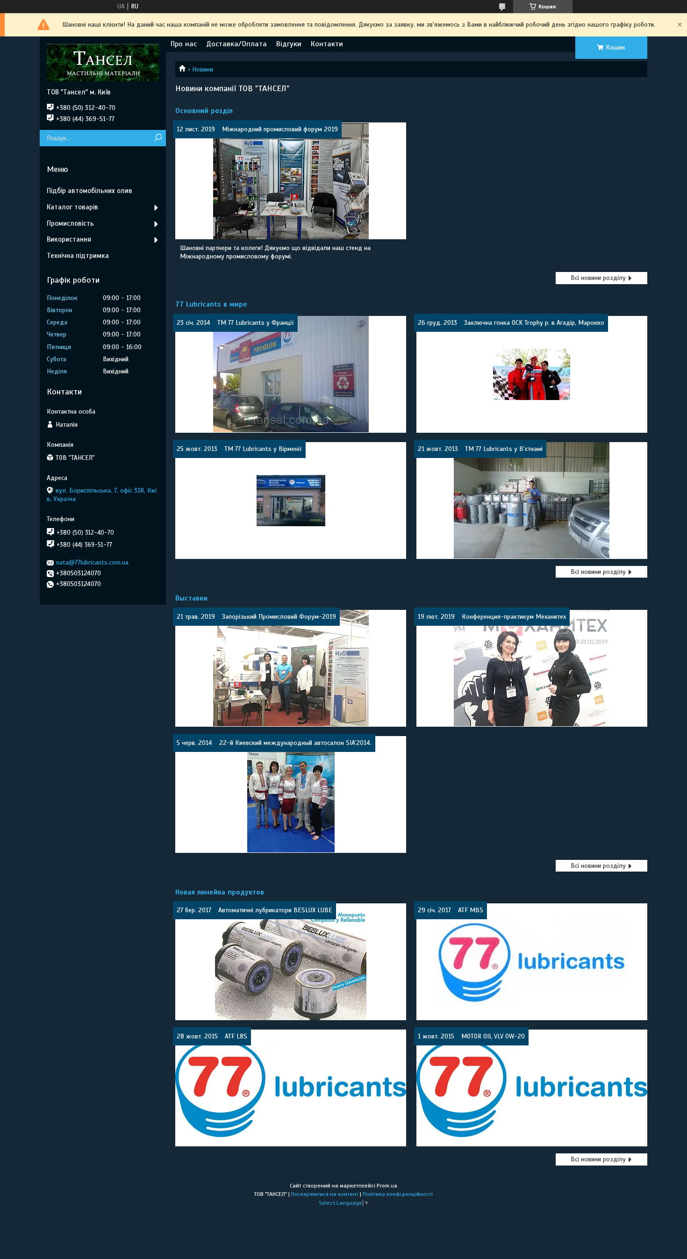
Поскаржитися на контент (324, 1194)
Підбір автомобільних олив (89, 190)
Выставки (191, 598)
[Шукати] (158, 138)
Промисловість (70, 223)
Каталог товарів (72, 207)
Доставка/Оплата (236, 44)
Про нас (184, 44)
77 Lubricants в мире (211, 304)
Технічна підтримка (78, 255)
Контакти (327, 44)
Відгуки (288, 44)
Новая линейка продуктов (219, 892)
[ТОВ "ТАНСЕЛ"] (103, 62)
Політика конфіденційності (398, 1194)
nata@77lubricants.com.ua (92, 562)
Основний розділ (204, 111)
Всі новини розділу (598, 278)
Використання (69, 239)
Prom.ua (387, 1185)
